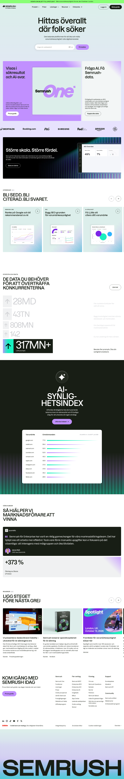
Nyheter (91, 687)
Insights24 (75, 693)
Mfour (74, 695)
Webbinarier (109, 701)
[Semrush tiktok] (10, 721)
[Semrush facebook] (18, 721)
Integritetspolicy (60, 725)
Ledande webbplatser (79, 701)
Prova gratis (12, 113)
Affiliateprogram (60, 704)
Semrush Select (94, 695)
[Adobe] (5, 725)
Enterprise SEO (77, 684)
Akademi (108, 684)
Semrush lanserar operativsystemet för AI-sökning (59, 639)
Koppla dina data (93, 113)
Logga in (103, 7)
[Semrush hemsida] (9, 7)
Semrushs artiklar (111, 698)
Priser (44, 7)
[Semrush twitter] (21, 721)
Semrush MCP (76, 681)
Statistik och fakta (61, 701)
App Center (75, 698)
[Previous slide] (111, 198)
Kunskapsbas (109, 681)
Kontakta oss (93, 706)
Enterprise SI (76, 690)
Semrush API (109, 687)
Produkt (35, 7)
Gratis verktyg (76, 704)
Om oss (91, 681)
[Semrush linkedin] (3, 721)
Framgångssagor (60, 698)
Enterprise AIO (76, 687)
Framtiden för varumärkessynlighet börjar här (99, 639)
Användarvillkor (77, 725)
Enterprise (76, 7)
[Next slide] (118, 198)
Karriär (91, 690)
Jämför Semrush (60, 695)
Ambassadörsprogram (112, 704)
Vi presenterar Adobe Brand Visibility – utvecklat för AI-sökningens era (21, 639)
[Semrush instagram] (7, 721)
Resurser (65, 7)
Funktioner (58, 684)
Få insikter (82, 47)
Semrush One (59, 681)
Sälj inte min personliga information (96, 702)
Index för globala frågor (96, 698)
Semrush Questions (95, 684)
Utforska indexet (61, 421)
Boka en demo (13, 165)
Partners (91, 693)
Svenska (117, 725)
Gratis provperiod (61, 693)
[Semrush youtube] (14, 721)
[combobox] (52, 47)
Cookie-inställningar (95, 725)
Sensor (74, 707)
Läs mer (115, 287)
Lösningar (53, 7)
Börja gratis (116, 7)
